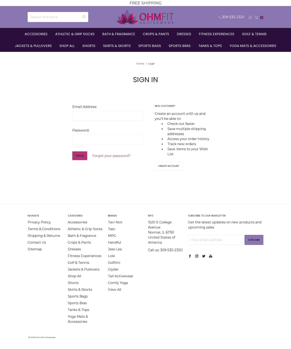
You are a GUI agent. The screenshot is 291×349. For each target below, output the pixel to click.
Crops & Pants (156, 34)
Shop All (67, 45)
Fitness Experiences (216, 34)
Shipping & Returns (44, 236)
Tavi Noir (115, 222)
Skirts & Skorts (117, 45)
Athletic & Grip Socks (74, 34)
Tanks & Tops (210, 45)
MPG (112, 236)
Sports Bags (149, 45)
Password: (80, 130)
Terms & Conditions (44, 229)
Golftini (114, 263)
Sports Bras (180, 45)
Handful (114, 242)
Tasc (111, 229)
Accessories (36, 34)
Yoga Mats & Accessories (253, 45)
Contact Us (37, 242)
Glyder (113, 269)
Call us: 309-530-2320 (165, 250)
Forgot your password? (111, 156)
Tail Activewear (120, 276)
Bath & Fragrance (118, 34)
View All (114, 290)
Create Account (168, 166)
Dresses (184, 34)
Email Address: (84, 107)
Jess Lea (115, 249)
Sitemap (35, 249)
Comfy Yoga (118, 283)
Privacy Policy (39, 222)
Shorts (88, 45)
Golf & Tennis (254, 34)
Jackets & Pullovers (33, 45)
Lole (111, 256)
